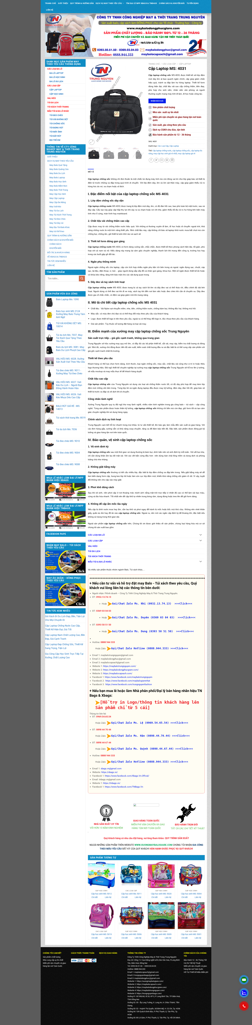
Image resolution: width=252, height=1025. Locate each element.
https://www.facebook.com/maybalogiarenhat (127, 680)
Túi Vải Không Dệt (58, 119)
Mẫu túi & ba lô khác (58, 111)
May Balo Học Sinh (57, 181)
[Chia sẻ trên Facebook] (151, 160)
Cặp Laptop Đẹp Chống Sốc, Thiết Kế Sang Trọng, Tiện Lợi (64, 646)
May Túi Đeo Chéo (57, 219)
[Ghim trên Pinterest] (166, 160)
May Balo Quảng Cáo (59, 169)
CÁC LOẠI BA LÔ (96, 535)
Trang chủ (154, 64)
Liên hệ (108, 897)
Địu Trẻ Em (54, 140)
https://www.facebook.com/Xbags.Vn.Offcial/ (127, 776)
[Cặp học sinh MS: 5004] (191, 874)
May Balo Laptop (57, 177)
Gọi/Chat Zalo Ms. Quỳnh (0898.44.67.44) (142, 748)
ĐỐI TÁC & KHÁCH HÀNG (58, 252)
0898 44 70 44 (103, 729)
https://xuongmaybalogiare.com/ (150, 981)
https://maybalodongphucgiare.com (151, 987)
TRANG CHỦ (50, 3)
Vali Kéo (51, 98)
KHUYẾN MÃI (55, 248)
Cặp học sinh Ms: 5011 (131, 894)
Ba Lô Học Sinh (57, 77)
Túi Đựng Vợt (56, 127)
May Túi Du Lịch (56, 210)
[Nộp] (82, 278)
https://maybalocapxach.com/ (117, 673)
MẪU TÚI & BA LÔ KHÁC (100, 562)
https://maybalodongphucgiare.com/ (121, 670)
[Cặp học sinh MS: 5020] (161, 874)
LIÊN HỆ (49, 10)
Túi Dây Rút (55, 136)
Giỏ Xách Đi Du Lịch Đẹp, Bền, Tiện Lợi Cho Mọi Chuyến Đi (65, 618)
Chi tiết (94, 897)
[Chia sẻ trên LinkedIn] (172, 160)
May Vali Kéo (55, 206)
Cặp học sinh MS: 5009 (161, 934)
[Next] (139, 103)
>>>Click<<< (179, 648)
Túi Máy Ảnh (55, 132)
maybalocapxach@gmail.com (146, 972)
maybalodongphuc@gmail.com (147, 978)
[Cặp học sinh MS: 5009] (161, 915)
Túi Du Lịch (52, 102)
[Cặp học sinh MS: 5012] (101, 874)
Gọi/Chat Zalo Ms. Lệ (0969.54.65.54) (140, 722)
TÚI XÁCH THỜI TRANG (99, 556)
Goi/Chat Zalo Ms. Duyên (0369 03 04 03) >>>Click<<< (153, 617)
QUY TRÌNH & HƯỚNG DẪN (82, 3)
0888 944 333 (108, 642)
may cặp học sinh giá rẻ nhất (165, 153)
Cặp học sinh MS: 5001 (191, 934)
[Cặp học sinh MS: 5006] (131, 915)
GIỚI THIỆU (63, 3)
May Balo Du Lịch (57, 173)
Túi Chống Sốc (57, 123)
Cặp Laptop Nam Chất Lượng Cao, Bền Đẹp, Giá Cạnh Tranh (65, 637)
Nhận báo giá (157, 101)
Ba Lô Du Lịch (56, 81)
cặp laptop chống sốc (181, 151)
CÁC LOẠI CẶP (95, 541)
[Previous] (92, 103)
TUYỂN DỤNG (193, 3)
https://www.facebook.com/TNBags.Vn (124, 786)
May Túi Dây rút (56, 223)
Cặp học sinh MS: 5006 (131, 934)
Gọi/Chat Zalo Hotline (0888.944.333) (140, 648)
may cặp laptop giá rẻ (186, 153)
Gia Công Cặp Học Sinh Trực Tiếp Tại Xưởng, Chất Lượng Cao (64, 655)
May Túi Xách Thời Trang (60, 215)
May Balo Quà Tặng (58, 165)
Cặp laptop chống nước (162, 151)
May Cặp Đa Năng (57, 202)
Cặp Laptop (55, 90)
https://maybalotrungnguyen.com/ (119, 666)
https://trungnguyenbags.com (149, 993)
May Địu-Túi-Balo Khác (59, 227)
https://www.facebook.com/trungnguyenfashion (128, 684)
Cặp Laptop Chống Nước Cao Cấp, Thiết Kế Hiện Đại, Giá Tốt (62, 627)
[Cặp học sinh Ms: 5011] (131, 874)
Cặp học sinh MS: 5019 (101, 934)
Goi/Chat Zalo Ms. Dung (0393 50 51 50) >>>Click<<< (153, 631)
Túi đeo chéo (56, 115)
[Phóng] (91, 142)
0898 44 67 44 (103, 742)
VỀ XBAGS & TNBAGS (57, 257)
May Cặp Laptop (56, 198)
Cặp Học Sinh (56, 94)
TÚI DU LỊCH (94, 551)
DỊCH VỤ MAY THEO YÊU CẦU (109, 3)
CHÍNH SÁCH (55, 244)
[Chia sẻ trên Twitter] (156, 160)
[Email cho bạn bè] (161, 160)
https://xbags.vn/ (109, 772)
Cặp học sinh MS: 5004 (191, 894)
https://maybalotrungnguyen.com (150, 990)
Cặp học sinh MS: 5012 (101, 894)
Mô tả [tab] (91, 172)
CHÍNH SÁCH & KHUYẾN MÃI (172, 3)
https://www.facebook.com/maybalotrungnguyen (128, 677)
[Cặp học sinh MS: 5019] (101, 915)
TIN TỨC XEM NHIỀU (56, 261)
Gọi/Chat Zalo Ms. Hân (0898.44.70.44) (140, 735)
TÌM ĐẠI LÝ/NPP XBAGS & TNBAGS (141, 3)
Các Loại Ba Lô (54, 69)
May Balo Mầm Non (58, 186)
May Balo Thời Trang (58, 190)
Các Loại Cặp (54, 85)
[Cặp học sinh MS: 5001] (191, 915)
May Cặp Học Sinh (57, 194)
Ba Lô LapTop (56, 73)
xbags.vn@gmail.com (111, 768)
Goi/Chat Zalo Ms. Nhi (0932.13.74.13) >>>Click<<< (152, 603)
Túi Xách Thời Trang (58, 107)
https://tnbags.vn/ (111, 783)
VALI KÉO (92, 546)
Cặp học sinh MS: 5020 (161, 894)
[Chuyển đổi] (200, 535)
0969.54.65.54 (103, 716)
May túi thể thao (56, 231)
